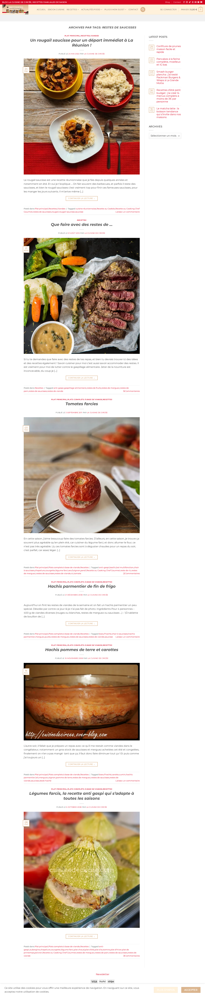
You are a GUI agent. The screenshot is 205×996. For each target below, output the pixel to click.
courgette (50, 570)
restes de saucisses (42, 212)
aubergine (35, 950)
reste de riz (125, 570)
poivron (38, 953)
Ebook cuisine (56, 9)
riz (72, 573)
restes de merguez (110, 388)
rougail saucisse (67, 212)
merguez (39, 637)
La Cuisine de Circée (94, 54)
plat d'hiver (116, 950)
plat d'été (89, 950)
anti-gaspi (59, 388)
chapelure (40, 570)
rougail (55, 212)
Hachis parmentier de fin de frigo (82, 586)
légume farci (61, 570)
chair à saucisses (120, 634)
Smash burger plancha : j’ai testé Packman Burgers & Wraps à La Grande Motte (168, 77)
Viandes (94, 36)
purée (48, 637)
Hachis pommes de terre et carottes (81, 649)
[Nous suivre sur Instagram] (187, 2)
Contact (177, 2)
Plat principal (72, 36)
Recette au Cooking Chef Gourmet (103, 570)
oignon (76, 570)
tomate (77, 573)
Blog (167, 2)
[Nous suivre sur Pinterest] (198, 2)
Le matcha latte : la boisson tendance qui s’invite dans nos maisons (169, 113)
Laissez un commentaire (128, 212)
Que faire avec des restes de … (82, 224)
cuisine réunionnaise (86, 209)
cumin (122, 774)
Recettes (72, 9)
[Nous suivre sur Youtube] (201, 2)
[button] (168, 9)
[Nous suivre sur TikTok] (190, 2)
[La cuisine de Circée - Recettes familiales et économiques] (17, 10)
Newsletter (102, 974)
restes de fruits (94, 388)
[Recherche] (142, 9)
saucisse (79, 212)
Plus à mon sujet (114, 9)
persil (83, 570)
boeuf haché (105, 634)
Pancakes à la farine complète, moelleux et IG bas (169, 62)
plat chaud (79, 950)
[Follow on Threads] (193, 2)
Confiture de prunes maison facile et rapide (169, 49)
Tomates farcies (81, 403)
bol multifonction (124, 567)
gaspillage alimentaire (75, 388)
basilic (113, 567)
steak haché (45, 781)
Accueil (41, 9)
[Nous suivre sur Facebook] (184, 2)
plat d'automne (102, 950)
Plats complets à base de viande (84, 399)
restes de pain (102, 953)
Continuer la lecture (81, 198)
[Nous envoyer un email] (195, 2)
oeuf (70, 570)
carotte (115, 774)
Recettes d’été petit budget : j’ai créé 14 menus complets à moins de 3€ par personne (169, 96)
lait (37, 777)
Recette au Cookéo (106, 209)
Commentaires (132, 391)
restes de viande (55, 391)
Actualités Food (90, 9)
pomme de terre (64, 777)
